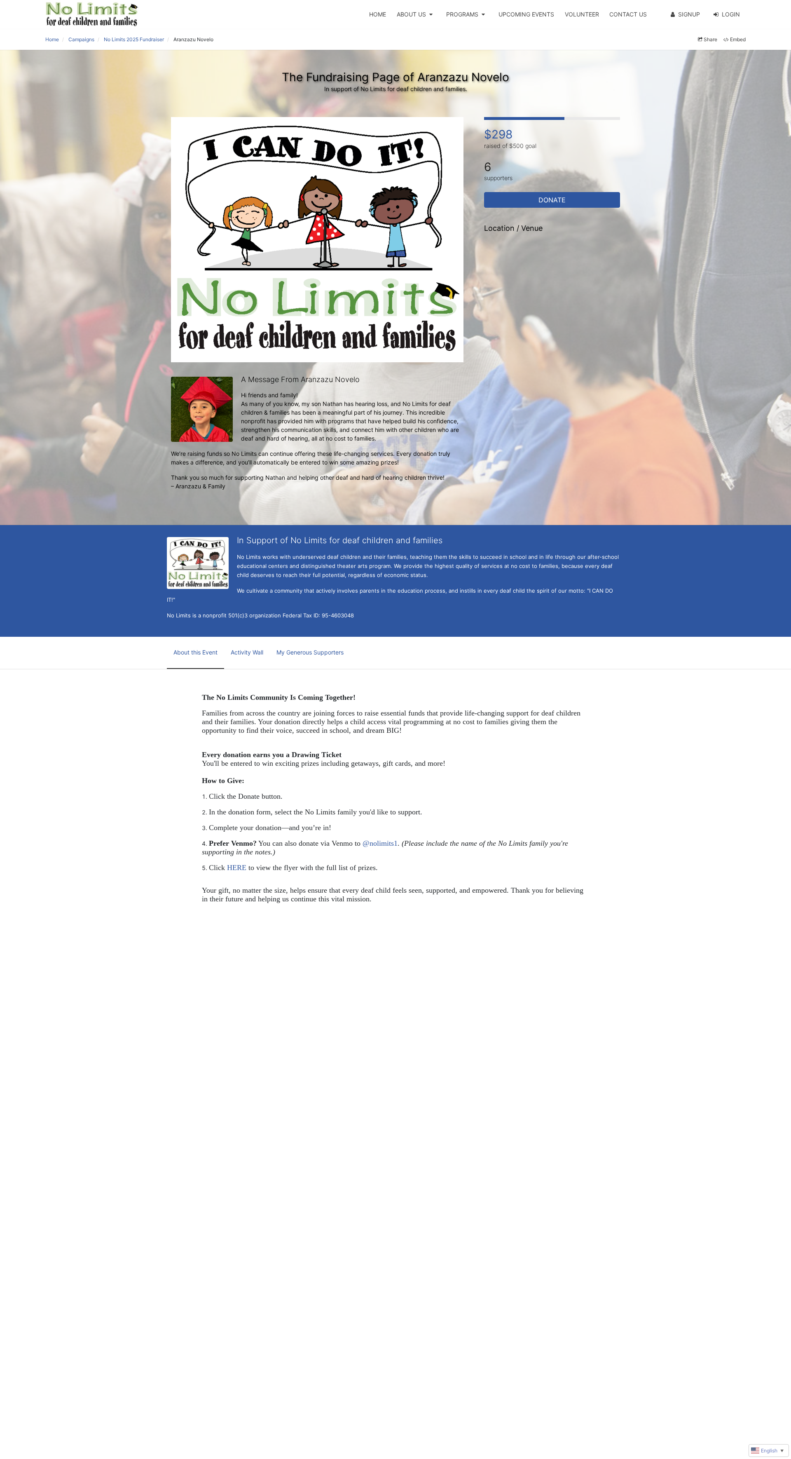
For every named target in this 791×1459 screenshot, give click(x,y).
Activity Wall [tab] (247, 652)
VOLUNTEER (582, 14)
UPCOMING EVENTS (526, 14)
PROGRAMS (462, 14)
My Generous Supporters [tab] (310, 652)
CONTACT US (628, 14)
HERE (236, 867)
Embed (738, 39)
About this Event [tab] (195, 652)
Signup (689, 14)
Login (731, 14)
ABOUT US (411, 14)
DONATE (552, 200)
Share (710, 39)
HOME (377, 14)
